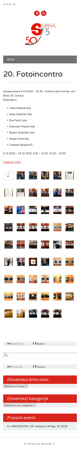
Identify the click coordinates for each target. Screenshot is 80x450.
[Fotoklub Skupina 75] (40, 46)
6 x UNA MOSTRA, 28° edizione (26, 426)
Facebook (37, 13)
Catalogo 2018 (11, 162)
